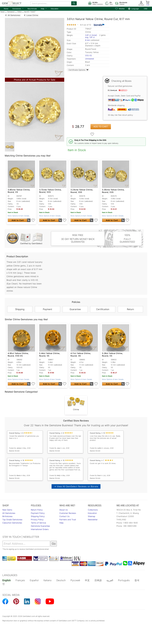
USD (145, 9)
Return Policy (37, 510)
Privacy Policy (37, 519)
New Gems (7, 510)
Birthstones (7, 516)
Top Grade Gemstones (12, 519)
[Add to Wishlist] (92, 134)
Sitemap (91, 516)
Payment (47, 309)
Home (6, 9)
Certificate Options (77, 70)
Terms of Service (38, 523)
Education (54, 9)
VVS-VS (88, 55)
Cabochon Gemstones (12, 523)
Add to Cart (100, 126)
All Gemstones (8, 513)
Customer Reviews (67, 513)
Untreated (89, 59)
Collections (93, 510)
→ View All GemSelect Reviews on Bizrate (76, 486)
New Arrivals (32, 9)
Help (44, 8)
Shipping (19, 309)
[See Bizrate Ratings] (99, 25)
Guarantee (75, 309)
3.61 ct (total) (91, 35)
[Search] (74, 3)
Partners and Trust (67, 519)
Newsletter (93, 519)
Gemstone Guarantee (40, 526)
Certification (102, 309)
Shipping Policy (38, 516)
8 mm (87, 40)
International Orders (40, 529)
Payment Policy (38, 513)
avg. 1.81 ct (90, 37)
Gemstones (18, 8)
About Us (63, 510)
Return (130, 309)
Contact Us (64, 516)
